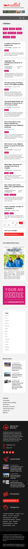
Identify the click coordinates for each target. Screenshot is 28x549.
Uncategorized (7, 525)
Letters (6, 328)
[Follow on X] (10, 452)
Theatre (7, 341)
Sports (6, 344)
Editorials (7, 326)
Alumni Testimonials (8, 513)
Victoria (6, 323)
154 (13, 223)
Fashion (18, 29)
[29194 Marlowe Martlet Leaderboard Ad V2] (14, 13)
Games (20, 33)
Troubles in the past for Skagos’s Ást (12, 44)
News (6, 331)
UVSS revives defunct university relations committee (17, 376)
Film (5, 33)
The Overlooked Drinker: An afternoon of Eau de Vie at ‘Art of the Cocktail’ (13, 103)
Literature (6, 37)
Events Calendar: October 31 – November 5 (13, 207)
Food (6, 336)
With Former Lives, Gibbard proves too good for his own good (14, 145)
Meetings (5, 521)
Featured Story (7, 517)
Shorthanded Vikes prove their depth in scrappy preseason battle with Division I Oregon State (17, 367)
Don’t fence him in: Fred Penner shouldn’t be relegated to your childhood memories (13, 124)
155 (17, 223)
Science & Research (8, 523)
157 (5, 225)
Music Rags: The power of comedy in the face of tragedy (13, 166)
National (7, 320)
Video (13, 525)
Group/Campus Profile (9, 519)
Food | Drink (11, 33)
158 (9, 225)
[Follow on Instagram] (7, 452)
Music (13, 37)
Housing (7, 349)
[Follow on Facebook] (4, 452)
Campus (7, 315)
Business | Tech (19, 513)
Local (6, 318)
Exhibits (12, 29)
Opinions (15, 521)
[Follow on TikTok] (13, 452)
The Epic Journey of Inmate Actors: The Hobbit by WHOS (13, 83)
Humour (18, 519)
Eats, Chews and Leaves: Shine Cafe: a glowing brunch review (14, 186)
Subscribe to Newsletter (11, 234)
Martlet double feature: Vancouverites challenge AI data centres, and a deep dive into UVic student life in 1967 (17, 385)
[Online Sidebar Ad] (14, 304)
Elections (16, 515)
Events (5, 29)
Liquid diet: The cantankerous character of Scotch (13, 62)
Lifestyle (7, 347)
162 (16, 225)
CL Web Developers (20, 545)
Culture (6, 50)
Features (14, 517)
